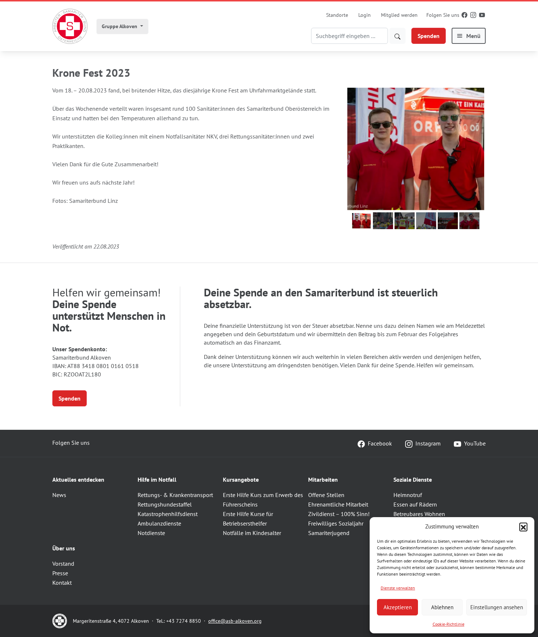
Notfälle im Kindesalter (252, 532)
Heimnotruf (407, 494)
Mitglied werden (399, 15)
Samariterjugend (329, 532)
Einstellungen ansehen (496, 607)
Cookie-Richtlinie (448, 624)
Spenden (429, 35)
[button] (523, 526)
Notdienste (151, 532)
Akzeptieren (398, 607)
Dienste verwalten (398, 588)
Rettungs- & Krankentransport (175, 494)
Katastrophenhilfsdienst (168, 513)
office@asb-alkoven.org (235, 621)
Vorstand (63, 563)
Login (364, 15)
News (59, 494)
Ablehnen (442, 607)
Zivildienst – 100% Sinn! (339, 513)
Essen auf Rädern (415, 504)
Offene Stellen (326, 494)
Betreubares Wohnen (419, 513)
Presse (60, 573)
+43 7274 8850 (183, 621)
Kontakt (62, 582)
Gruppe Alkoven (120, 26)
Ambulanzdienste (159, 523)
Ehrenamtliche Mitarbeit (338, 504)
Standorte (337, 15)
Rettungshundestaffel (165, 504)
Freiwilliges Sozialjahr (335, 523)
